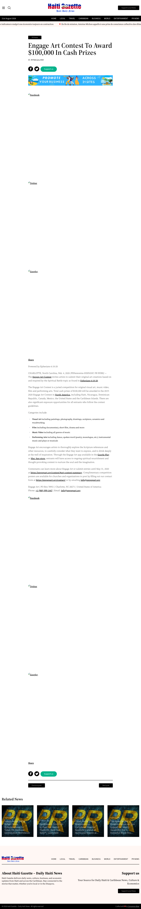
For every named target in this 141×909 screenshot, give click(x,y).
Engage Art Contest (41, 376)
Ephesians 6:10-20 (89, 380)
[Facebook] (70, 135)
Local (62, 18)
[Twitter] (70, 223)
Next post (105, 785)
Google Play (103, 454)
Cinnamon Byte (133, 906)
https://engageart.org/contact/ (50, 480)
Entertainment (121, 18)
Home (53, 18)
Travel (72, 18)
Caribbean (83, 18)
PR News (135, 18)
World (107, 18)
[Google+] (70, 312)
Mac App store (38, 458)
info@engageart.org (90, 480)
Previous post (36, 785)
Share (31, 359)
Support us (48, 69)
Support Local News (129, 8)
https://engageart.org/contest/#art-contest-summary (56, 472)
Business (96, 18)
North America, (63, 394)
